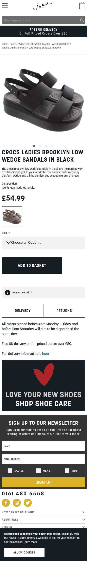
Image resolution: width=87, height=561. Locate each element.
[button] (34, 145)
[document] (43, 544)
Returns (64, 310)
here (45, 353)
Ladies (14, 43)
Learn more (30, 542)
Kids (74, 470)
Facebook (6, 503)
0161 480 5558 (23, 493)
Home (5, 43)
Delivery (23, 310)
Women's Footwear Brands (35, 43)
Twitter (28, 503)
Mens (47, 470)
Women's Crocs (61, 43)
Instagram (17, 503)
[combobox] (43, 20)
